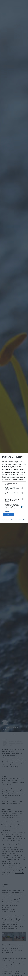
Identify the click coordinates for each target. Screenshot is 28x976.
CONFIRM (8, 514)
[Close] (24, 456)
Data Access (14, 519)
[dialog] (14, 488)
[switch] (22, 488)
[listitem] (14, 484)
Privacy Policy (22, 519)
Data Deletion (5, 519)
